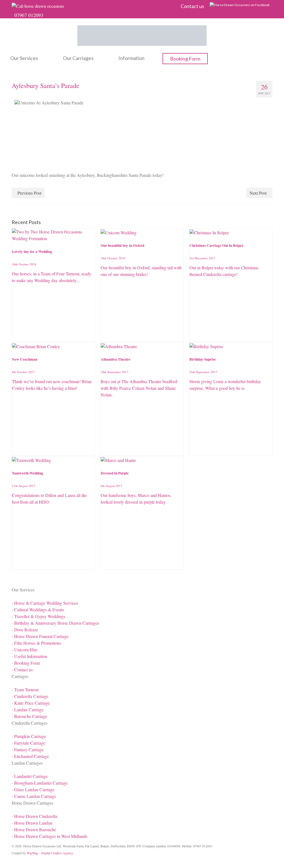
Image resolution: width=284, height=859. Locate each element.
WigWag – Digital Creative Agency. (50, 853)
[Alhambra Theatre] (119, 345)
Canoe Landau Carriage (35, 796)
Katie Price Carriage (32, 703)
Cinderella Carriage (31, 696)
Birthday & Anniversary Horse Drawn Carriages (56, 623)
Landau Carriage (29, 709)
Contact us (23, 669)
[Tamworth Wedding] (31, 459)
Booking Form (27, 663)
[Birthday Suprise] (206, 345)
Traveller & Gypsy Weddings (39, 616)
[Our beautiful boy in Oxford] (118, 232)
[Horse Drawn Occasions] (142, 35)
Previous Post (29, 193)
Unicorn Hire (25, 649)
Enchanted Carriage (31, 756)
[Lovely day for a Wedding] (53, 234)
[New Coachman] (36, 345)
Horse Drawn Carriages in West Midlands (50, 836)
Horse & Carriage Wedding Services (46, 603)
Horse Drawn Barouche (35, 829)
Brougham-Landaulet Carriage (41, 783)
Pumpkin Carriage (30, 736)
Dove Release (26, 629)
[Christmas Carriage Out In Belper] (209, 232)
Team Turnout (26, 689)
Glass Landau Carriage (34, 789)
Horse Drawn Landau (33, 823)
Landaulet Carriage (31, 776)
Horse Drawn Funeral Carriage (41, 636)
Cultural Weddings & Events (39, 609)
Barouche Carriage (30, 716)
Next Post (258, 193)
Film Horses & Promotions (37, 643)
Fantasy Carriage (29, 749)
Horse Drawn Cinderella (35, 816)
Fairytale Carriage (29, 743)
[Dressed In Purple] (118, 459)
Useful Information (30, 656)
